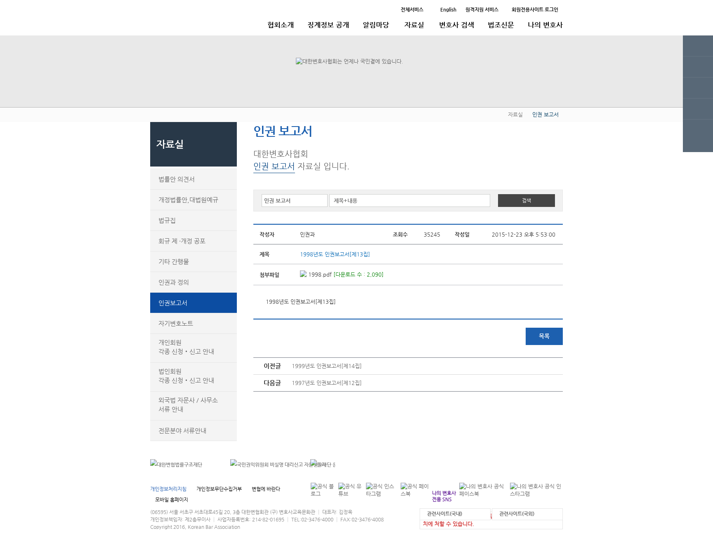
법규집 (167, 220)
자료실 (414, 25)
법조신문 (501, 25)
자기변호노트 (175, 323)
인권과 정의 (173, 282)
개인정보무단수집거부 (219, 489)
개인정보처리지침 (168, 489)
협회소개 (280, 25)
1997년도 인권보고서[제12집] (327, 383)
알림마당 (376, 25)
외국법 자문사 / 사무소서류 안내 (188, 405)
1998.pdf (319, 274)
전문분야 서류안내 (182, 430)
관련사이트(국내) (444, 513)
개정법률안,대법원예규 (188, 199)
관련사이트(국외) (516, 513)
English (448, 9)
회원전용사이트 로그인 (535, 9)
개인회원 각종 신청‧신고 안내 (186, 347)
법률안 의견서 (176, 179)
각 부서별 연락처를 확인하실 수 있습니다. (506, 464)
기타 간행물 (173, 261)
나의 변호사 (545, 25)
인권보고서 (172, 302)
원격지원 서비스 (481, 9)
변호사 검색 (456, 25)
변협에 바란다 (266, 489)
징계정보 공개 (328, 25)
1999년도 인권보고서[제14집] (327, 366)
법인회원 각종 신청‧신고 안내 (186, 376)
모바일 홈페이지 (171, 499)
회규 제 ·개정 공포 (181, 240)
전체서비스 (412, 9)
